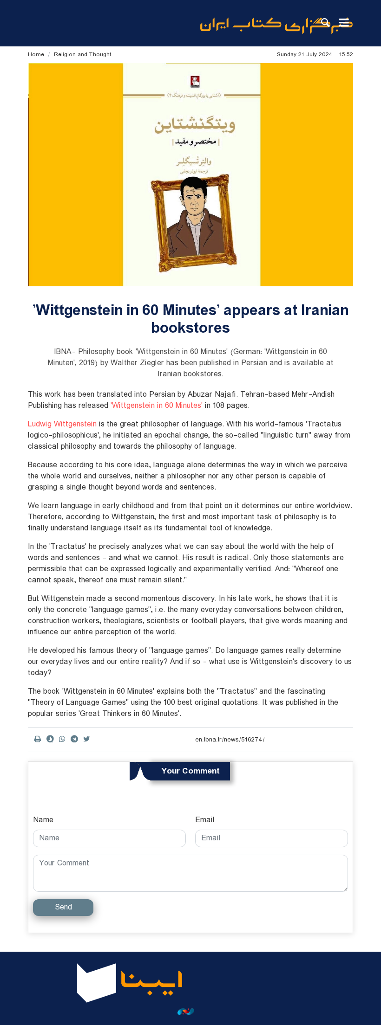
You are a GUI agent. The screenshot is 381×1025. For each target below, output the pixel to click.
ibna (276, 25)
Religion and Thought (83, 54)
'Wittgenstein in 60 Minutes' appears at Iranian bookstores (190, 319)
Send (63, 907)
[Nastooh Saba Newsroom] (190, 1011)
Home (36, 54)
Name (43, 820)
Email (205, 820)
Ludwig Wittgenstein (62, 424)
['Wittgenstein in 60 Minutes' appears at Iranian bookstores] (190, 174)
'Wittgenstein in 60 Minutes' (155, 406)
